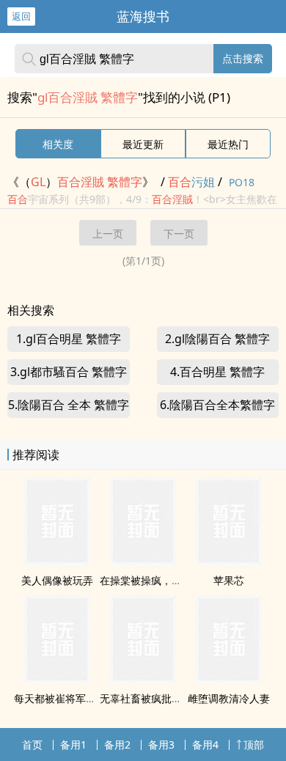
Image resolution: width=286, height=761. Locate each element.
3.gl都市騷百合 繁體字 (68, 372)
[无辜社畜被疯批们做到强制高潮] (143, 679)
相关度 (58, 144)
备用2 (117, 744)
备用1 (73, 744)
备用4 (205, 744)
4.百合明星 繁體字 (217, 372)
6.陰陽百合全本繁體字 (217, 405)
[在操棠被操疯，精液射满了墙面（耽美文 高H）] (143, 561)
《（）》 (80, 182)
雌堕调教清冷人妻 (229, 698)
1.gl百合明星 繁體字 (68, 339)
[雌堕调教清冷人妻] (229, 679)
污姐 (191, 182)
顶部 (253, 744)
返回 (21, 16)
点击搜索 (242, 58)
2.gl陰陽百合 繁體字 (217, 339)
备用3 (161, 744)
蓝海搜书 (143, 16)
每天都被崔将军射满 (60, 698)
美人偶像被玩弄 (57, 580)
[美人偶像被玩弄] (57, 561)
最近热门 (228, 144)
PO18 (241, 182)
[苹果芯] (229, 561)
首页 (32, 744)
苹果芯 (228, 580)
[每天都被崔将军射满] (57, 679)
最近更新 (143, 144)
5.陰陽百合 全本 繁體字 (68, 405)
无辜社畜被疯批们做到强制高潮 (171, 698)
